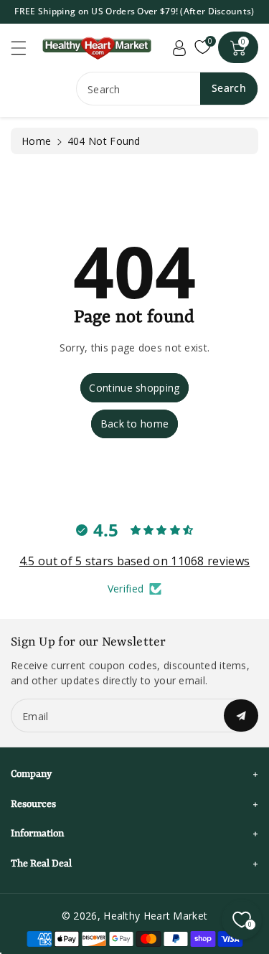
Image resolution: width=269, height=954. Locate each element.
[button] (25, 48)
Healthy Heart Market (155, 915)
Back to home (134, 423)
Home (36, 141)
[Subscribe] (241, 715)
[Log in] (179, 47)
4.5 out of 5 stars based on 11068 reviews (134, 561)
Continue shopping (134, 388)
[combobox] (167, 88)
